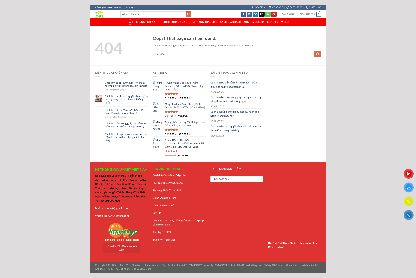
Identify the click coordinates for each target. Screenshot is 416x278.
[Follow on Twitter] (255, 14)
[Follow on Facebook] (243, 14)
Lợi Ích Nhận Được (175, 22)
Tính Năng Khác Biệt (203, 22)
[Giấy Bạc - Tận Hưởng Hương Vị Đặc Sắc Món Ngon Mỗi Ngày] (105, 14)
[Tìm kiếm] (130, 22)
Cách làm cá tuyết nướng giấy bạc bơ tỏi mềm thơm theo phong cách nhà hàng (126, 137)
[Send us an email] (261, 14)
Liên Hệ (157, 212)
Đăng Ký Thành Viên (164, 239)
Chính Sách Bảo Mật (164, 205)
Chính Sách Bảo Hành (164, 197)
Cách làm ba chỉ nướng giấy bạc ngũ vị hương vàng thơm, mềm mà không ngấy (126, 99)
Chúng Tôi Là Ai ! (147, 22)
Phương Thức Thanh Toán (167, 190)
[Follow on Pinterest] (274, 14)
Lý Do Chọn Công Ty (265, 22)
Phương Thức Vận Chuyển (168, 182)
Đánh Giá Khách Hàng (234, 22)
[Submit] (188, 14)
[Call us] (268, 14)
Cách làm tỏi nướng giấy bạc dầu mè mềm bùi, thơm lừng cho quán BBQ (125, 125)
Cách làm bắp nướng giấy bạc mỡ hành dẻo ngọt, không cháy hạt (124, 111)
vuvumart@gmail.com (114, 208)
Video (285, 22)
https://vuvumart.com (115, 215)
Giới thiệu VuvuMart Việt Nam (170, 175)
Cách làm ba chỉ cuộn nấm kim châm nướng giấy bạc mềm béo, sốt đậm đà (126, 84)
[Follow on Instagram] (249, 14)
